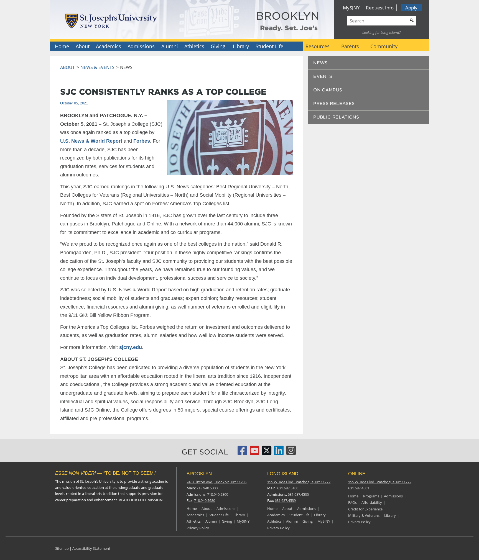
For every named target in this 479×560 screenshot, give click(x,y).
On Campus (327, 90)
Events (322, 76)
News (320, 62)
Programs (371, 496)
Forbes (141, 141)
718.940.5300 (207, 487)
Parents (350, 46)
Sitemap (62, 548)
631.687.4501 (358, 487)
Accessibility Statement (91, 548)
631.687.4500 (298, 494)
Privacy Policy (198, 527)
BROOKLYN (287, 16)
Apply (411, 7)
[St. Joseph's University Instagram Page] (291, 453)
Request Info (380, 7)
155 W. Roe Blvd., (298, 481)
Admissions (141, 46)
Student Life (269, 46)
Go (411, 20)
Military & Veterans (363, 515)
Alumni (169, 46)
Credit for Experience (365, 509)
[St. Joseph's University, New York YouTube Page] (254, 453)
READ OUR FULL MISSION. (141, 499)
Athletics (194, 46)
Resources (317, 46)
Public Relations (336, 117)
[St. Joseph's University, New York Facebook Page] (242, 453)
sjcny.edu (130, 347)
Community (384, 46)
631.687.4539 (285, 500)
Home (62, 46)
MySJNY (351, 7)
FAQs (352, 502)
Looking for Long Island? (381, 32)
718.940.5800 (217, 494)
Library (241, 46)
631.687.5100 (287, 487)
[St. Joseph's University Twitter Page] (266, 453)
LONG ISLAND (282, 473)
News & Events (97, 67)
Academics (108, 46)
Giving (218, 46)
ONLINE (356, 473)
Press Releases (334, 103)
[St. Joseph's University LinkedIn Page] (279, 453)
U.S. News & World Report (91, 141)
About (83, 46)
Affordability (371, 502)
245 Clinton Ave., (216, 481)
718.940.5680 (204, 500)
